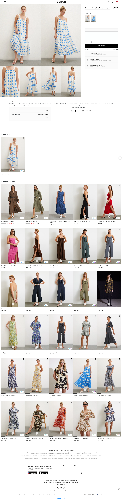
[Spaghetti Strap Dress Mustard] (37, 376)
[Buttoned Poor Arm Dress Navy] (37, 332)
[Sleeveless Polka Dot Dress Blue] (85, 376)
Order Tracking (61, 480)
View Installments (103, 54)
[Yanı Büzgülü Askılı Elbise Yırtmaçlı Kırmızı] (109, 202)
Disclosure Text (42, 494)
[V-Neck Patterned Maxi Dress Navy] (13, 419)
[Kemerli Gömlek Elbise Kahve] (13, 202)
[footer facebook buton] (58, 488)
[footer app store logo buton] (43, 472)
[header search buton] (105, 2)
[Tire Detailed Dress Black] (61, 376)
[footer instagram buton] (61, 488)
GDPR (48, 494)
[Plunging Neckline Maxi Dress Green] (13, 332)
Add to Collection (96, 42)
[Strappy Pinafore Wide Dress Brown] (61, 246)
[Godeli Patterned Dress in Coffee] (85, 419)
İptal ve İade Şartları (66, 482)
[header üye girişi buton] (109, 2)
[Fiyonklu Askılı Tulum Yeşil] (85, 246)
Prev (114, 5)
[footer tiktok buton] (64, 488)
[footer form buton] (82, 473)
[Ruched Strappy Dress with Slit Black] (85, 202)
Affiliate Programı (74, 482)
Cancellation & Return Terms (57, 494)
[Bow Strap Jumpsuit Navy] (61, 289)
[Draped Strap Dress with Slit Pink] (13, 246)
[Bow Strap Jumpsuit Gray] (109, 246)
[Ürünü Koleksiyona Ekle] (23, 138)
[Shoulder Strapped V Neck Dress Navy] (13, 376)
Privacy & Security (73, 480)
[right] (120, 158)
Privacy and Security (23, 494)
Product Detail (115, 49)
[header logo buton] (61, 2)
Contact (45, 482)
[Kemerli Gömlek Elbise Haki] (37, 202)
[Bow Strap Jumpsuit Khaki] (85, 289)
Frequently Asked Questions (51, 480)
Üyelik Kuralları (58, 482)
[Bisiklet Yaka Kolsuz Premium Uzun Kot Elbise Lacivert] (61, 202)
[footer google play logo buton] (32, 472)
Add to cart (101, 45)
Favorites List (51, 482)
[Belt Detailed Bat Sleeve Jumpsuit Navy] (37, 289)
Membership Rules (33, 494)
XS (87, 30)
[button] (117, 2)
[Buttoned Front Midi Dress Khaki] (85, 332)
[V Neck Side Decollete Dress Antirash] (109, 332)
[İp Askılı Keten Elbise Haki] (13, 289)
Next (117, 5)
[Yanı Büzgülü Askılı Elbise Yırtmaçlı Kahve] (37, 246)
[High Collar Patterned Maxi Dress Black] (37, 419)
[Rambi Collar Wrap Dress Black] (109, 289)
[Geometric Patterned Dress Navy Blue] (109, 419)
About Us (67, 480)
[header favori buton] (113, 2)
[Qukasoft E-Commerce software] (61, 498)
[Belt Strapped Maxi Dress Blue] (109, 376)
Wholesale (62, 484)
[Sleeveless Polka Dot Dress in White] (13, 155)
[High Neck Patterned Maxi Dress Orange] (61, 419)
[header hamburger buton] (5, 1)
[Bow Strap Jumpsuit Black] (61, 332)
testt (58, 484)
